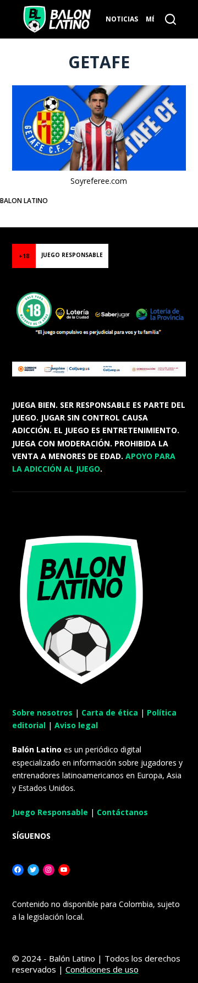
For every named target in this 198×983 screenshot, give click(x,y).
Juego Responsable (50, 812)
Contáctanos (122, 812)
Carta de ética (109, 712)
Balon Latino (24, 200)
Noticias (122, 19)
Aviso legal (76, 725)
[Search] (170, 19)
